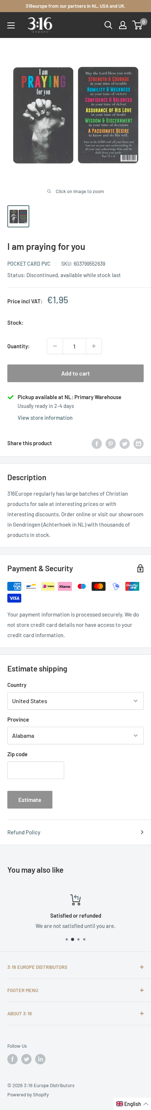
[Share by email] (138, 442)
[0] (137, 25)
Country (16, 684)
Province (18, 719)
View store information (45, 417)
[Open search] (108, 25)
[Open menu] (11, 25)
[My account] (122, 25)
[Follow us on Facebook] (12, 1059)
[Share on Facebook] (97, 442)
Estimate (29, 799)
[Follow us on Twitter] (26, 1059)
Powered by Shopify (28, 1094)
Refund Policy (23, 832)
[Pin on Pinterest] (111, 442)
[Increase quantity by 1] (94, 346)
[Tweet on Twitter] (124, 442)
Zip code (17, 754)
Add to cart (75, 373)
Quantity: (18, 346)
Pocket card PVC (29, 264)
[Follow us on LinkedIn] (40, 1059)
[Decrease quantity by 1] (55, 346)
